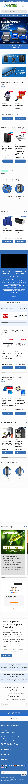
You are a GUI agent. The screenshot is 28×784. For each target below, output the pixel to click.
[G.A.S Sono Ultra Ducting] (20, 221)
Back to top (14, 718)
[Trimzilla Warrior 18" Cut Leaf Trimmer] (7, 96)
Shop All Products (4, 779)
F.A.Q (13, 780)
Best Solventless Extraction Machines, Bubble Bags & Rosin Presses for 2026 (12, 558)
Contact (3, 1)
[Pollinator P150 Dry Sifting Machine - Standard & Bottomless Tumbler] (7, 391)
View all (3, 86)
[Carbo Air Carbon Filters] (19, 471)
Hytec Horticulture (12, 777)
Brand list (9, 780)
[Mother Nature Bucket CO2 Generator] (20, 96)
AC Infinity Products (13, 779)
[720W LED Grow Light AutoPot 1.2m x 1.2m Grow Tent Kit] (7, 432)
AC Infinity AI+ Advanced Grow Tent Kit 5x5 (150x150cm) (19, 444)
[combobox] (14, 11)
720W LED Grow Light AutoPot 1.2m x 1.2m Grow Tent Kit (7, 443)
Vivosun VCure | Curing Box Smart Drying (7, 148)
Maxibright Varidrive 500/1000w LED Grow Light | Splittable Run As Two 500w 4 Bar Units (20, 151)
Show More (6, 655)
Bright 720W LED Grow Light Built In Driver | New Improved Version (7, 356)
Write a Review (18, 583)
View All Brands (23, 308)
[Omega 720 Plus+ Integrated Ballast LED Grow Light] (20, 344)
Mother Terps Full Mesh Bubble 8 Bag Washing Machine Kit (20, 403)
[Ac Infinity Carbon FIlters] (7, 471)
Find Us (8, 1)
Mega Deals (3, 780)
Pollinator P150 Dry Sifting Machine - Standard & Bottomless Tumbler (7, 403)
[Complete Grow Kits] (19, 188)
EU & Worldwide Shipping (17, 1)
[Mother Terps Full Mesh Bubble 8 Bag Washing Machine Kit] (20, 391)
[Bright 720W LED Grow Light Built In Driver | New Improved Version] (7, 344)
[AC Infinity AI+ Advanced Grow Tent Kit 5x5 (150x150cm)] (20, 432)
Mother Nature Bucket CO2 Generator (19, 107)
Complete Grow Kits (19, 197)
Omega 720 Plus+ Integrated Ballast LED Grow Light (19, 355)
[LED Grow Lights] (7, 188)
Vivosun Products (22, 779)
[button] (25, 6)
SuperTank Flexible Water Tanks (7, 231)
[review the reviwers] (5, 600)
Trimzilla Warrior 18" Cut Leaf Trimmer (7, 106)
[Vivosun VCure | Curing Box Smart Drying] (7, 137)
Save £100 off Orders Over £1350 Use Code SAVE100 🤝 (14, 15)
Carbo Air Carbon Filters (19, 480)
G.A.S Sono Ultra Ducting (19, 231)
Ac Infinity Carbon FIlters (7, 480)
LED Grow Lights (7, 196)
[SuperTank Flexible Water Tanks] (7, 221)
